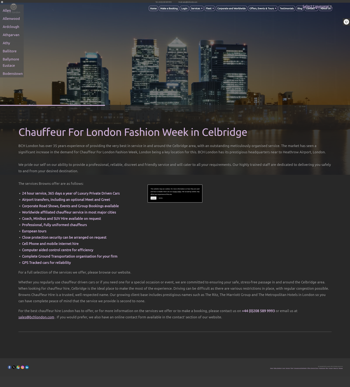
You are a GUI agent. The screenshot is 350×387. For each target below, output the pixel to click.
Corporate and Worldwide (231, 8)
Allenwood (11, 18)
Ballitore (10, 51)
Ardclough (11, 27)
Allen (7, 10)
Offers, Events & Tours (261, 8)
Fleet (209, 8)
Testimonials (287, 8)
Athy (6, 43)
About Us (325, 8)
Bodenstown (13, 73)
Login (184, 8)
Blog (299, 8)
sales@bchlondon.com (36, 317)
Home (153, 8)
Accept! (153, 198)
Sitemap (341, 368)
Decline (161, 198)
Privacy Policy (177, 191)
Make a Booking (169, 8)
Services (195, 8)
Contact (310, 8)
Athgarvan (11, 35)
